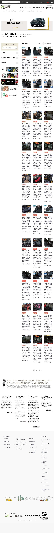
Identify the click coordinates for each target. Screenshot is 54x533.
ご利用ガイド (43, 7)
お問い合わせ (50, 7)
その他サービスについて (45, 469)
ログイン (43, 455)
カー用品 (21, 7)
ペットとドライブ (33, 447)
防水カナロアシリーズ (21, 442)
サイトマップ (44, 482)
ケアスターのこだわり (45, 444)
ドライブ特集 (32, 452)
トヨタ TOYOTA (21, 11)
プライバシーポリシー (45, 486)
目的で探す (38, 7)
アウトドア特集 (32, 450)
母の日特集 (31, 444)
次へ (40, 370)
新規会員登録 (44, 452)
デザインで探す (7, 444)
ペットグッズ (19, 449)
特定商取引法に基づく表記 (45, 490)
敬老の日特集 (32, 441)
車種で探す (14, 11)
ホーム (2, 11)
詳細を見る (9, 412)
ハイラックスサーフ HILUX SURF (34, 11)
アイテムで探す (7, 447)
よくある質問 (44, 472)
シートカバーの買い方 (45, 440)
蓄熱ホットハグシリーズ (21, 445)
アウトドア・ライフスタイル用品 (29, 7)
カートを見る (44, 457)
